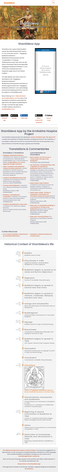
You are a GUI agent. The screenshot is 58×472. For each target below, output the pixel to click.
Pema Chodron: (40, 159)
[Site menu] (53, 2)
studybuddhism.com (8, 109)
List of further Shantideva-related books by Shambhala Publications (15, 235)
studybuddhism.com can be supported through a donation (14, 163)
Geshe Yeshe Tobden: (40, 194)
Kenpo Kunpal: (39, 183)
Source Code (48, 119)
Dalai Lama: (42, 207)
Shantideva (9, 3)
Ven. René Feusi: (42, 166)
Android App (4, 119)
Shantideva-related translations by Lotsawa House (41, 235)
